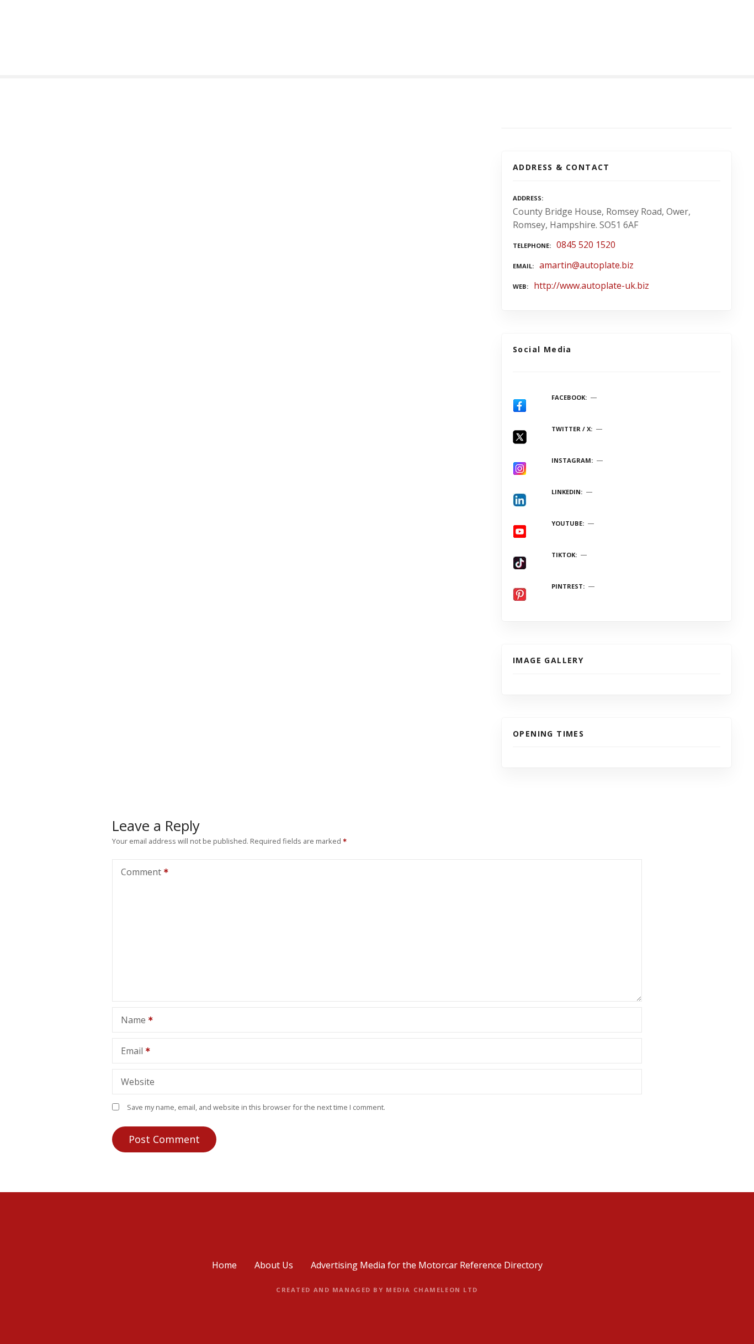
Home (224, 1265)
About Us (273, 1265)
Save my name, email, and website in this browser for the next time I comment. (256, 1107)
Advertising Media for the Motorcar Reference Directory (427, 1265)
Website (138, 1082)
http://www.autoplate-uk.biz (591, 285)
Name (130, 1021)
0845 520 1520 (585, 245)
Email (129, 1052)
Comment (138, 873)
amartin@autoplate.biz (586, 265)
